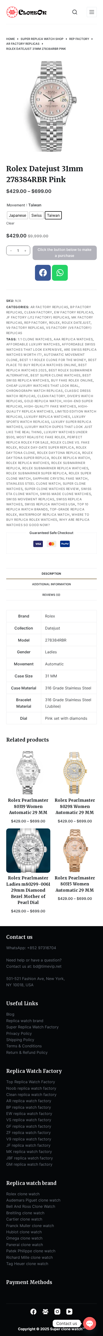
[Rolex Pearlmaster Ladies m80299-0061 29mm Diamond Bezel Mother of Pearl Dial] (28, 850)
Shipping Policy (20, 1039)
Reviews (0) (51, 595)
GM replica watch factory (29, 1164)
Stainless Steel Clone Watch (33, 483)
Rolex (54, 322)
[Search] (74, 12)
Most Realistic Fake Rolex (41, 437)
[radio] (17, 215)
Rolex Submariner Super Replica (36, 473)
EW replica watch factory (29, 1113)
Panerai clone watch (24, 1244)
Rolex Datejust (76, 322)
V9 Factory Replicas (25, 328)
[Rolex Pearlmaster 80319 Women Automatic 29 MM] (28, 773)
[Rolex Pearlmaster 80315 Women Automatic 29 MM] (75, 850)
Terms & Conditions (24, 1045)
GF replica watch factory (28, 1126)
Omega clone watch (24, 1238)
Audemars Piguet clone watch (33, 1200)
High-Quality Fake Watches (50, 406)
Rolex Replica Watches (27, 463)
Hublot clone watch (24, 1231)
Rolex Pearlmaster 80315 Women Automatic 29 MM (75, 884)
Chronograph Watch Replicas (34, 391)
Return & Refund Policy (27, 1052)
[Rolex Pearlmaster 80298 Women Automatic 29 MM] (75, 773)
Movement (16, 205)
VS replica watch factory (28, 1119)
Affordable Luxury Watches (33, 344)
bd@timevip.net (47, 966)
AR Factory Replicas (49, 307)
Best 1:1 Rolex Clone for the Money (53, 360)
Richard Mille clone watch (29, 1257)
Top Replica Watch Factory (30, 1081)
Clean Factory (38, 312)
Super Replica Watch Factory (32, 1026)
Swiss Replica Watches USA (50, 504)
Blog (10, 1014)
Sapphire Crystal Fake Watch (60, 478)
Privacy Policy (19, 1033)
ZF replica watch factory (28, 1132)
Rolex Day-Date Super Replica (46, 447)
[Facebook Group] (45, 1312)
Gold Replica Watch (43, 401)
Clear (10, 223)
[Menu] (92, 12)
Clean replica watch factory (31, 1094)
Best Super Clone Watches (55, 375)
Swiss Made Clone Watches (65, 494)
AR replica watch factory (28, 1100)
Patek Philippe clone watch (30, 1250)
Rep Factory (35, 322)
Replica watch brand (24, 1020)
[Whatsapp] (60, 273)
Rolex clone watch (23, 1193)
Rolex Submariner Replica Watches (55, 468)
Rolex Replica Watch (70, 458)
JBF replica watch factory (29, 1158)
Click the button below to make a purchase (65, 252)
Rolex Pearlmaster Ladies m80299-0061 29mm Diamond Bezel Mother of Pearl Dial (28, 890)
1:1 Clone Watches (35, 339)
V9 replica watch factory (28, 1139)
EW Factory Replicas (73, 312)
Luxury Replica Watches (47, 417)
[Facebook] (43, 273)
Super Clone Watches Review (52, 489)
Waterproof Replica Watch (44, 514)
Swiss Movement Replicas (30, 499)
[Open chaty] (89, 1323)
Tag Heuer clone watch (27, 1263)
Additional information (51, 584)
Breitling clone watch (25, 1212)
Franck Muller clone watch (30, 1225)
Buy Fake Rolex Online (72, 380)
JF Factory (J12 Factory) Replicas (37, 317)
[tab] (51, 573)
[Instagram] (57, 1312)
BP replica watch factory (28, 1107)
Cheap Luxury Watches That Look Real (42, 386)
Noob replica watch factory (31, 1088)
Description (51, 573)
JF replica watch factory (28, 1145)
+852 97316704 (41, 947)
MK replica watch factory (29, 1151)
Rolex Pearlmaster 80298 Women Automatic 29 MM (75, 806)
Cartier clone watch (24, 1219)
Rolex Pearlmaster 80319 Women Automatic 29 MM (28, 806)
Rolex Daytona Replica (58, 453)
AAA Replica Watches (73, 339)
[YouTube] (69, 1312)
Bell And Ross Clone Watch (30, 1206)
